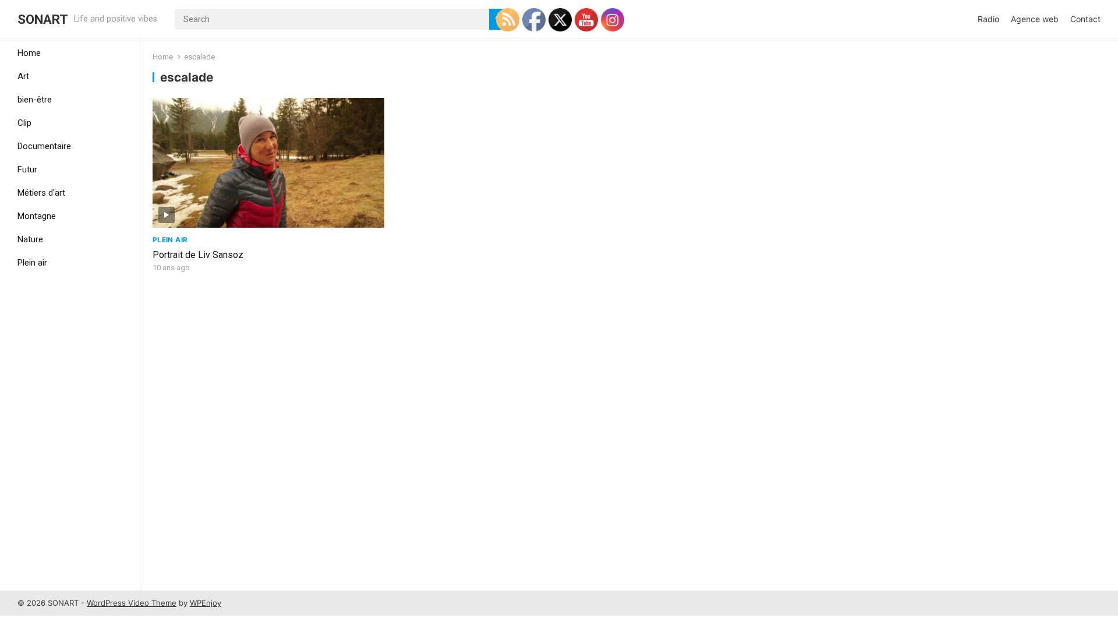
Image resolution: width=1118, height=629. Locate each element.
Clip (24, 123)
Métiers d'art (41, 193)
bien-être (34, 99)
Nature (30, 239)
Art (23, 76)
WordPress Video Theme (131, 602)
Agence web (1035, 19)
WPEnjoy (205, 602)
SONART (42, 19)
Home (29, 53)
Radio (988, 19)
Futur (27, 169)
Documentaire (44, 146)
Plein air (32, 262)
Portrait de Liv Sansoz (198, 254)
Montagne (36, 216)
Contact (1085, 19)
